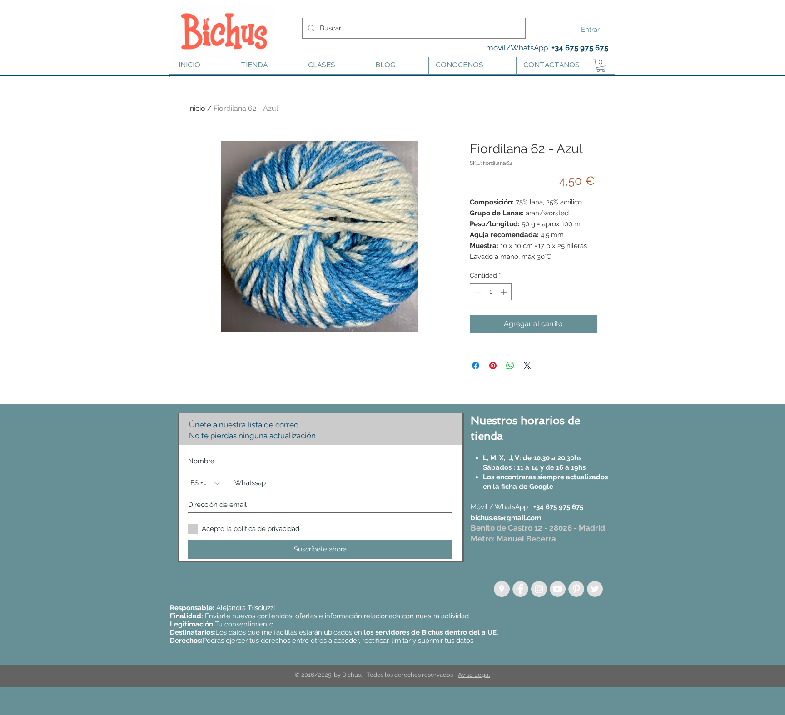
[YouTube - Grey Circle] (558, 589)
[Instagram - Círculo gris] (539, 589)
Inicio (196, 108)
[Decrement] (476, 292)
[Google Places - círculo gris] (502, 589)
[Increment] (504, 292)
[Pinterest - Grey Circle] (576, 589)
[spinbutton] (490, 292)
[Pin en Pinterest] (492, 365)
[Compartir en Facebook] (475, 365)
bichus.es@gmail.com (506, 518)
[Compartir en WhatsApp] (510, 365)
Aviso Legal (474, 674)
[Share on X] (527, 365)
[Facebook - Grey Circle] (520, 589)
